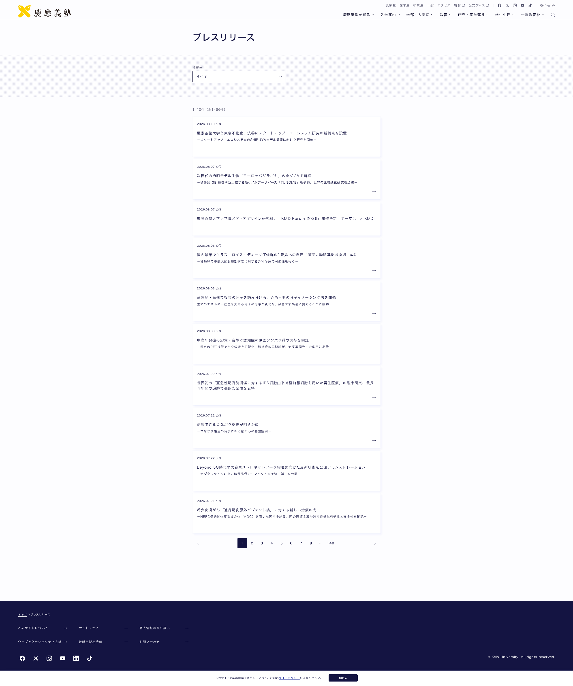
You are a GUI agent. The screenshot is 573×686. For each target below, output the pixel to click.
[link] (197, 543)
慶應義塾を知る (356, 15)
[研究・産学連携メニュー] (487, 14)
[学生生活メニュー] (513, 14)
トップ (22, 614)
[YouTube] (522, 5)
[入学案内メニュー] (398, 14)
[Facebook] (499, 5)
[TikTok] (530, 5)
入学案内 (388, 15)
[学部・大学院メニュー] (432, 14)
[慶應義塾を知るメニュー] (373, 14)
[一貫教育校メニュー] (543, 14)
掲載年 (197, 67)
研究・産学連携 (471, 15)
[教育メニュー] (450, 14)
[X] (507, 5)
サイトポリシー (289, 677)
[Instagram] (514, 5)
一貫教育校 (530, 15)
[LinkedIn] (76, 658)
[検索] (553, 15)
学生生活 (503, 15)
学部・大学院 (418, 15)
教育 (444, 15)
